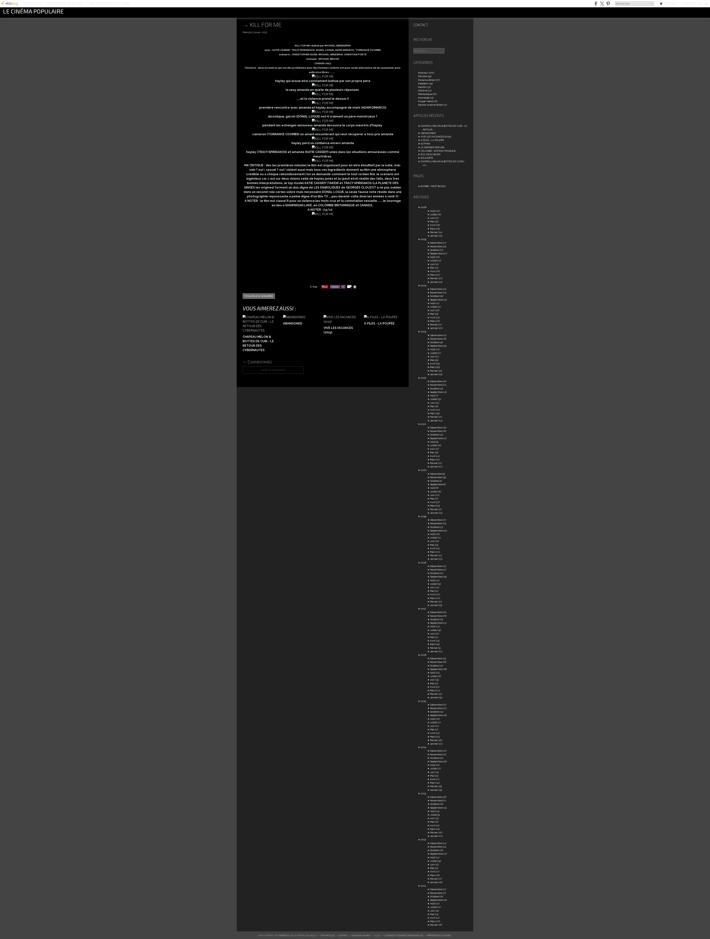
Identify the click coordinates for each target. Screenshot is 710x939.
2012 (423, 839)
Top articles (327, 935)
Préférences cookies (439, 935)
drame (423, 90)
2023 (423, 331)
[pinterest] (608, 3)
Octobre (434, 250)
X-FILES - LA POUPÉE (432, 140)
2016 (423, 655)
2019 (423, 516)
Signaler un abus (361, 935)
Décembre (436, 242)
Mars (432, 228)
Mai (432, 221)
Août (432, 211)
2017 (423, 608)
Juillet (433, 214)
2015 (423, 701)
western (424, 83)
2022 (423, 377)
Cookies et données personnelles (404, 935)
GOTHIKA (426, 143)
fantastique (426, 94)
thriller (423, 76)
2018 (423, 562)
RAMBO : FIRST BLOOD (433, 186)
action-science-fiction (431, 104)
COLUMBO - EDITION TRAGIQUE (438, 150)
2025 (423, 239)
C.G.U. (378, 935)
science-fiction (427, 80)
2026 (424, 207)
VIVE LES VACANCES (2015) (436, 136)
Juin (432, 218)
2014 (423, 747)
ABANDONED (428, 133)
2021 (423, 424)
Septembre (436, 253)
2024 (423, 285)
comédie (424, 97)
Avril (432, 225)
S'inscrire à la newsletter (258, 296)
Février (434, 232)
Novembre (436, 246)
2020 (424, 470)
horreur (424, 72)
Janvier (434, 235)
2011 (423, 885)
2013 (423, 793)
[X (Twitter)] (602, 3)
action (423, 87)
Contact (420, 25)
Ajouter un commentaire (273, 370)
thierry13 (283, 935)
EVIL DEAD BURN (430, 154)
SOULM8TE (427, 157)
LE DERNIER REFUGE (432, 147)
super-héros (426, 101)
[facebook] (596, 3)
